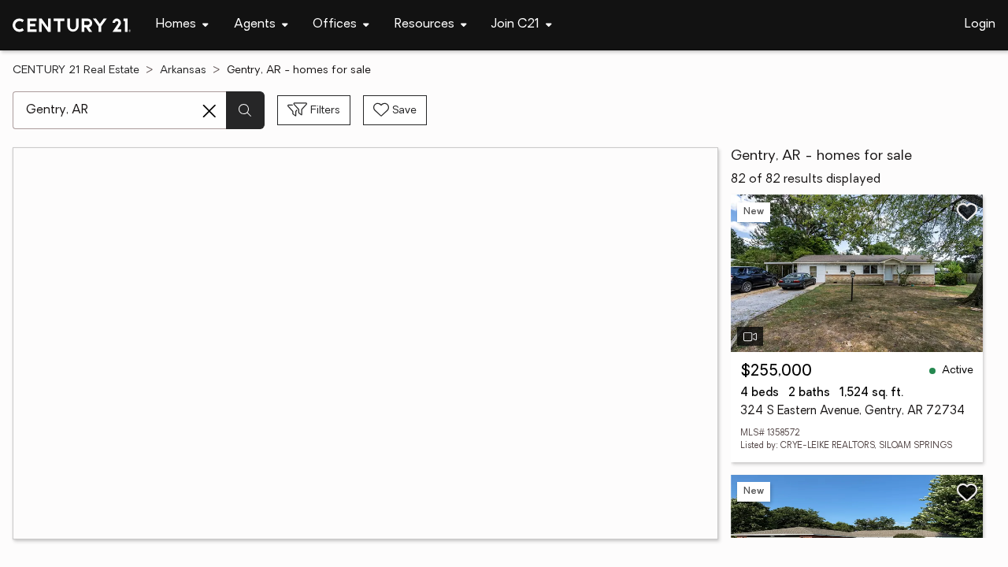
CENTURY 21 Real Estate (76, 70)
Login (980, 24)
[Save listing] (967, 211)
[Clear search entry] (209, 111)
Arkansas (183, 70)
